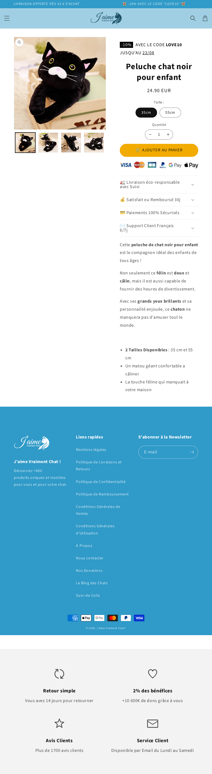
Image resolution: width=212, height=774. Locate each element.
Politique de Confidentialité (101, 482)
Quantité (159, 124)
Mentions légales (91, 450)
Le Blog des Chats (92, 583)
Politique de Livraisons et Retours (99, 465)
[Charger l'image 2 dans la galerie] (48, 143)
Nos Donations (89, 570)
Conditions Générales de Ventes (98, 510)
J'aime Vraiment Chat (110, 628)
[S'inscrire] (192, 452)
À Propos (84, 546)
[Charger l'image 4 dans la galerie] (94, 143)
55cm (170, 112)
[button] (7, 18)
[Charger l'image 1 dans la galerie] (25, 143)
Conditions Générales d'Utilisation (95, 529)
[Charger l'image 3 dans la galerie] (71, 143)
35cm (146, 112)
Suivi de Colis (88, 595)
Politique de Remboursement (102, 494)
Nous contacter (89, 558)
